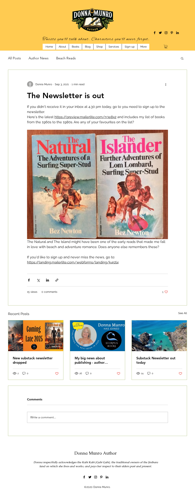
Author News (39, 58)
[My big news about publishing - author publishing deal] (97, 335)
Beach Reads (66, 58)
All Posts (14, 58)
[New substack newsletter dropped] (35, 335)
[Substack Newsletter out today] (159, 335)
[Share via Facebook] (29, 280)
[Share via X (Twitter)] (38, 280)
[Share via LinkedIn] (47, 280)
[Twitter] (160, 33)
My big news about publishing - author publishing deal (90, 360)
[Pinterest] (172, 33)
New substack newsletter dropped (33, 360)
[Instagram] (166, 33)
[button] (166, 46)
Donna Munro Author (95, 453)
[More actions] (165, 84)
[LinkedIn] (177, 33)
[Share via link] (57, 280)
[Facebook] (155, 33)
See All (182, 313)
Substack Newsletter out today (155, 360)
